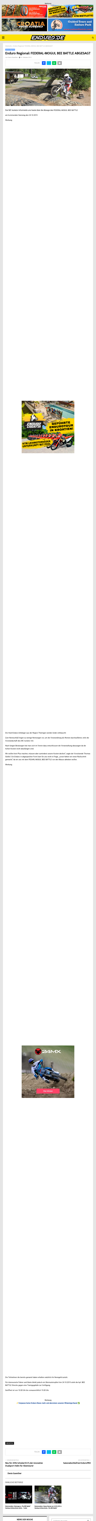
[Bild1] (24, 20)
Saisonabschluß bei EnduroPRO (77, 1463)
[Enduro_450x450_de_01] (48, 427)
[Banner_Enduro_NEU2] (70, 20)
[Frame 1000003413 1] (48, 1072)
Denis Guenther (13, 57)
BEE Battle (9, 1443)
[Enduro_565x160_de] (70, 6)
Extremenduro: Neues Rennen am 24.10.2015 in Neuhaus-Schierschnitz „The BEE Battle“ (48, 1507)
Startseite (8, 46)
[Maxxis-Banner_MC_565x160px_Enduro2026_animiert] (24, 6)
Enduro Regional (10, 49)
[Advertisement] (48, 1421)
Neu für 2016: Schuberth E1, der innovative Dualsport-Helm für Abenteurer (24, 1465)
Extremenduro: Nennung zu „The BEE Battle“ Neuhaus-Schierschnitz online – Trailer (18, 1507)
